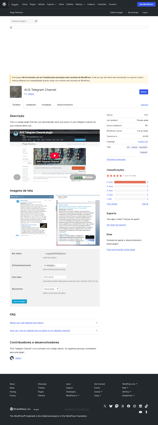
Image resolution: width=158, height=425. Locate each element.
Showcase (42, 384)
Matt (125, 388)
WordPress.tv (72, 396)
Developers (71, 392)
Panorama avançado (116, 159)
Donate (98, 392)
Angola (36, 409)
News (12, 388)
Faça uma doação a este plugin (121, 249)
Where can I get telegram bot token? (27, 323)
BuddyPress (128, 396)
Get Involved (99, 384)
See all (145, 204)
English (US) (143, 142)
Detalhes (16, 104)
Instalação (46, 104)
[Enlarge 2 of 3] (96, 198)
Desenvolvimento (65, 104)
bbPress (126, 392)
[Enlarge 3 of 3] (96, 252)
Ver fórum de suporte (116, 225)
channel (134, 147)
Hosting (13, 392)
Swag (97, 396)
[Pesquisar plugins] (36, 21)
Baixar (144, 92)
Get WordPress (146, 4)
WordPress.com (129, 384)
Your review (112, 204)
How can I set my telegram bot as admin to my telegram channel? (40, 330)
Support (69, 388)
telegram (143, 152)
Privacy (13, 396)
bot (128, 147)
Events (97, 388)
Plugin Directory (16, 12)
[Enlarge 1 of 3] (50, 198)
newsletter (143, 147)
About (12, 384)
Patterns (41, 396)
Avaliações (31, 104)
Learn (68, 384)
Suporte (144, 104)
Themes (41, 388)
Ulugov (31, 94)
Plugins (41, 392)
